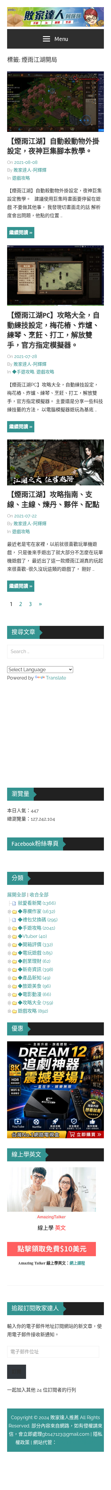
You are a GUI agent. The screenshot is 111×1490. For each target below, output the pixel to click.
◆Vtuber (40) (32, 936)
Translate (56, 678)
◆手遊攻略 (23, 372)
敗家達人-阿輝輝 (30, 170)
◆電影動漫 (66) (34, 994)
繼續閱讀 (18, 232)
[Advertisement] (51, 726)
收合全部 (39, 895)
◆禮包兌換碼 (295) (37, 920)
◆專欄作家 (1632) (36, 911)
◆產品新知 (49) (34, 978)
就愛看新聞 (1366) (37, 903)
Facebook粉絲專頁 (35, 844)
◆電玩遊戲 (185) (35, 953)
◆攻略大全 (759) (35, 1002)
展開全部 (16, 895)
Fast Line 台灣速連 (76, 1442)
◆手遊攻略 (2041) (36, 928)
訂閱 (16, 1371)
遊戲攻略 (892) (33, 1011)
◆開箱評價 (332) (35, 944)
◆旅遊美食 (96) (34, 986)
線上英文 (16, 1171)
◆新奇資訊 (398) (35, 969)
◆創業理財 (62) (34, 961)
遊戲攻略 (21, 178)
